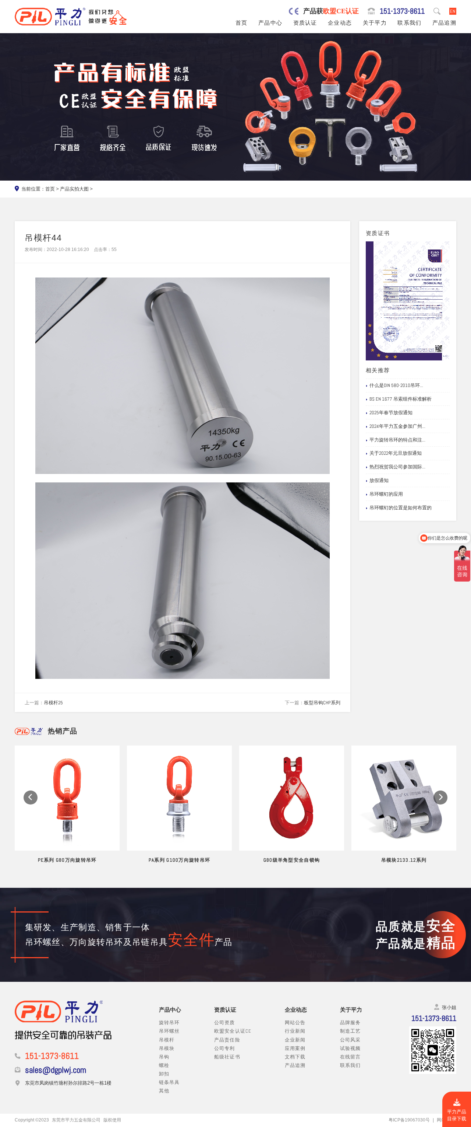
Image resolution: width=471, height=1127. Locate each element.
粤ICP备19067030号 (409, 1120)
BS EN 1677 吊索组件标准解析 (400, 399)
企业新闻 (295, 1040)
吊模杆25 (53, 702)
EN (452, 11)
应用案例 (295, 1048)
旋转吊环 (169, 1022)
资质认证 (305, 23)
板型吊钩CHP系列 (322, 702)
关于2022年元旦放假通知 (395, 453)
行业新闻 (295, 1031)
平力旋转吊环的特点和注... (397, 440)
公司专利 (224, 1048)
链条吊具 (169, 1082)
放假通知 (379, 480)
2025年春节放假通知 (390, 412)
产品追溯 (444, 23)
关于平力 (375, 23)
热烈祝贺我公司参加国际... (397, 467)
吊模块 (167, 1048)
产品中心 (270, 23)
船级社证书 (227, 1057)
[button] (31, 798)
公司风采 (350, 1040)
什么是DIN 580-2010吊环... (396, 385)
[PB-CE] (408, 300)
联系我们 (409, 23)
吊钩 (164, 1057)
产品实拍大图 (74, 189)
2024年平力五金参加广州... (397, 426)
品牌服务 (350, 1022)
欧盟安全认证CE (233, 1031)
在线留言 (350, 1057)
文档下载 (295, 1057)
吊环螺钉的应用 (386, 494)
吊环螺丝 (169, 1031)
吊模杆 (167, 1040)
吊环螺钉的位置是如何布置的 (400, 508)
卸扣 (164, 1074)
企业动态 (340, 23)
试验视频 (350, 1048)
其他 (164, 1091)
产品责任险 (227, 1040)
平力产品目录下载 (456, 1115)
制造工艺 (350, 1031)
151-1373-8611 (402, 11)
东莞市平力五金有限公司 (76, 1120)
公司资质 (224, 1022)
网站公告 (295, 1022)
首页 (242, 23)
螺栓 (164, 1065)
